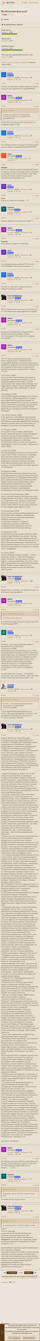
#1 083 (37, 142)
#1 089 (37, 284)
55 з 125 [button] (21, 1272)
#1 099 (37, 1185)
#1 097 (37, 735)
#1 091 (37, 329)
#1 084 (37, 165)
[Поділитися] (33, 84)
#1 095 (37, 641)
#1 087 (37, 239)
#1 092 (37, 356)
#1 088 (37, 261)
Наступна (28, 1272)
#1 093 (37, 587)
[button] (3, 3)
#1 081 (37, 84)
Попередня (12, 1272)
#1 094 (37, 610)
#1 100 (37, 1217)
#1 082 (37, 106)
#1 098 (37, 1159)
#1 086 (37, 218)
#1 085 (37, 196)
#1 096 (37, 695)
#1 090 (37, 306)
